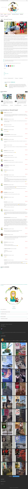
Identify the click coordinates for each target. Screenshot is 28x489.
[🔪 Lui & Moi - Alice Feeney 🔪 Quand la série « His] (20, 415)
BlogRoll (6, 16)
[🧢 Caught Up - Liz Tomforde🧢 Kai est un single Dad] (20, 428)
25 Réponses (16, 78)
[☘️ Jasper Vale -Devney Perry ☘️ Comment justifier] (20, 468)
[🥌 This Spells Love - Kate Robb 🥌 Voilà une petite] (7, 349)
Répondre (26, 118)
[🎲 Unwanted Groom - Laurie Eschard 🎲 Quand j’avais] (20, 349)
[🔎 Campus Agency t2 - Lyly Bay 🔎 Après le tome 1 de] (20, 402)
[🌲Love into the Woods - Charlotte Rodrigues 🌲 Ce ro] (7, 362)
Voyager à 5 (2, 16)
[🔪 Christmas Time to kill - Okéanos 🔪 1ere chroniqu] (20, 455)
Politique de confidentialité (8, 324)
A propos (5, 14)
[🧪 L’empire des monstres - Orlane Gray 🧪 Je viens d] (7, 455)
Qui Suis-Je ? (9, 14)
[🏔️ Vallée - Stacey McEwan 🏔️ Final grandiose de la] (7, 388)
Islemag (11, 487)
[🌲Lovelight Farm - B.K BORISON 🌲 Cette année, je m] (7, 468)
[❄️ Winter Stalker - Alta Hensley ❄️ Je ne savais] (7, 428)
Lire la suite (11, 105)
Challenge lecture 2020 (15, 14)
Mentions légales (3, 324)
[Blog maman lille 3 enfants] (14, 295)
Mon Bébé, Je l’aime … (6, 73)
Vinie (4, 124)
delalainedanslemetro (7, 217)
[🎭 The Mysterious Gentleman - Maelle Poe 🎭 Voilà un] (20, 375)
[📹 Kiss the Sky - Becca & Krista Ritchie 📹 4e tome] (7, 402)
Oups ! (4, 72)
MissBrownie (21, 78)
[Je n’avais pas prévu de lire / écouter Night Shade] (20, 362)
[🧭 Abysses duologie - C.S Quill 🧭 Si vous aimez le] (7, 415)
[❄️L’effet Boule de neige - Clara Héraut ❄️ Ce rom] (20, 442)
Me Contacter (14, 308)
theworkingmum (6, 165)
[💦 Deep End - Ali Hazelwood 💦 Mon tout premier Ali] (7, 375)
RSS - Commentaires (3, 326)
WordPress (17, 487)
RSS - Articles (2, 325)
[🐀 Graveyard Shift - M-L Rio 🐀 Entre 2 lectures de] (7, 442)
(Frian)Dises (21, 14)
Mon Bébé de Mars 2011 (10, 78)
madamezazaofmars (7, 134)
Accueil (2, 14)
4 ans (4, 74)
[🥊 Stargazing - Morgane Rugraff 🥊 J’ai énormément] (20, 388)
